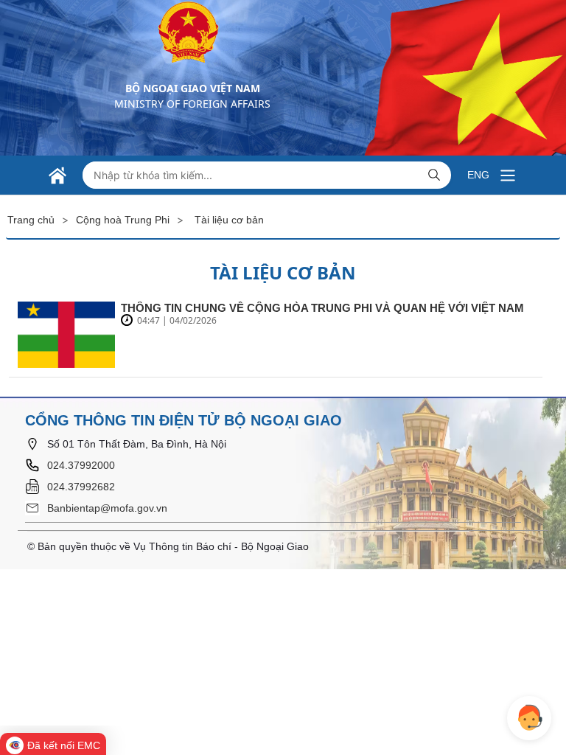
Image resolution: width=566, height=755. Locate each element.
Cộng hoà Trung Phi (123, 220)
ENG (478, 175)
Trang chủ (31, 220)
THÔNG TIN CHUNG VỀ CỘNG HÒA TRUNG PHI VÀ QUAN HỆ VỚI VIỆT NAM (322, 308)
